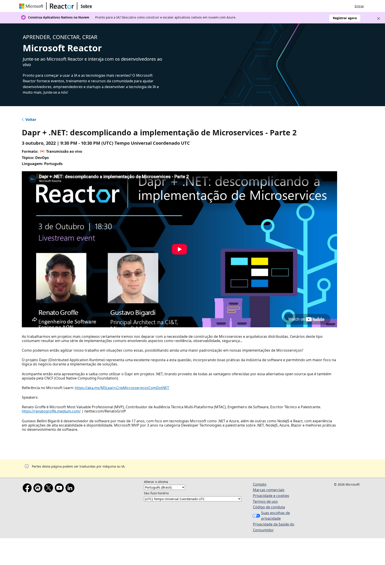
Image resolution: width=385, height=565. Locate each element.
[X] (49, 488)
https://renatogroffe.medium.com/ (51, 411)
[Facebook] (28, 488)
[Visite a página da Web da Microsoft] (32, 6)
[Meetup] (38, 488)
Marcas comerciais (269, 489)
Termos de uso (265, 501)
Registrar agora (345, 18)
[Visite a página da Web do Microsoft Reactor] (62, 6)
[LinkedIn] (71, 488)
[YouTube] (60, 488)
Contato (259, 484)
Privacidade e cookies (271, 495)
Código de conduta (269, 507)
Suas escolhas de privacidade (275, 515)
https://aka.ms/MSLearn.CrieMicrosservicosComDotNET (122, 387)
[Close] (378, 18)
